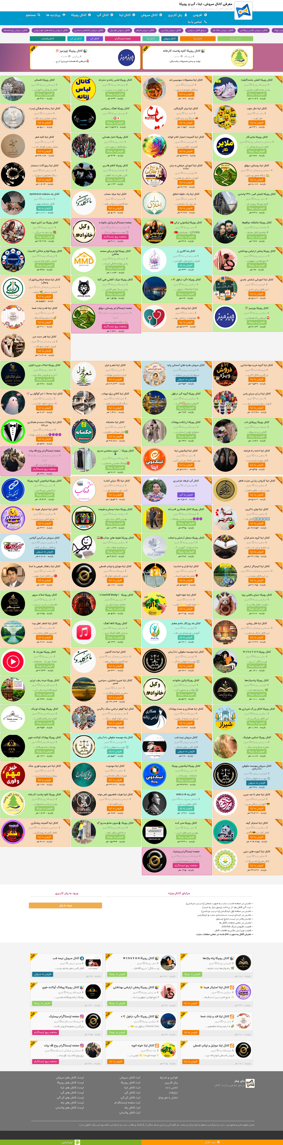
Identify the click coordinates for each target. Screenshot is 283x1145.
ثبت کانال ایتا (132, 1087)
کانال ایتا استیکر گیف (257, 823)
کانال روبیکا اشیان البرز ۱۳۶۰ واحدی (257, 194)
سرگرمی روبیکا (188, 285)
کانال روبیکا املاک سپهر (44, 595)
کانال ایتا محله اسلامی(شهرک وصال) (44, 281)
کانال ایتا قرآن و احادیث (186, 566)
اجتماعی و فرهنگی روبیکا (259, 142)
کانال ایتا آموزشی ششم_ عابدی (256, 279)
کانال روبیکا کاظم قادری (115, 165)
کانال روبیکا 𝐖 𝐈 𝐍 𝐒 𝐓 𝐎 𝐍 (257, 652)
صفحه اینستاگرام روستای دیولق (115, 308)
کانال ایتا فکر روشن (256, 623)
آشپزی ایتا (188, 85)
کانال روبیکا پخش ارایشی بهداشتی (256, 251)
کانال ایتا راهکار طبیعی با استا (44, 566)
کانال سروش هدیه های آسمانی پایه (186, 365)
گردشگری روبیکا (47, 85)
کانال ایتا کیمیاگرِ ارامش (257, 566)
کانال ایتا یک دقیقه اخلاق (186, 194)
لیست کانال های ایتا (72, 1087)
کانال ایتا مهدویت (115, 766)
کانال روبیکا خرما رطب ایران (44, 680)
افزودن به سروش (186, 379)
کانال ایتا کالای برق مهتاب (115, 393)
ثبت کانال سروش (130, 1077)
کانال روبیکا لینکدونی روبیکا (186, 766)
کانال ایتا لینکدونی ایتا (186, 450)
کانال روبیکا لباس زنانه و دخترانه (115, 80)
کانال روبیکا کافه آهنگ (115, 623)
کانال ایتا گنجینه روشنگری (44, 823)
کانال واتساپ (47, 39)
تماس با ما (195, 22)
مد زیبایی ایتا (47, 170)
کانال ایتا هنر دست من (44, 336)
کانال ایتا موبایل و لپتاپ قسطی (115, 566)
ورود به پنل (65, 905)
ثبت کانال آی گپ (130, 1097)
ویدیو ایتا (118, 199)
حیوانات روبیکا (118, 514)
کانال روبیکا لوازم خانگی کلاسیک (44, 251)
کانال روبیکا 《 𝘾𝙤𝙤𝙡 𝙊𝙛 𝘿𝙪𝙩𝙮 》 (115, 595)
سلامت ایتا (188, 313)
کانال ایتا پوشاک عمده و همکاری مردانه (44, 423)
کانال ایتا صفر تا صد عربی (256, 794)
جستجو (31, 15)
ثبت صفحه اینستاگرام (127, 1102)
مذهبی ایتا (47, 113)
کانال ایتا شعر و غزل (115, 365)
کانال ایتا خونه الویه (186, 595)
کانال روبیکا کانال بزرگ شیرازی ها (257, 709)
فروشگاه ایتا (259, 370)
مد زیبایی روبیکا (260, 256)
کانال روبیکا (79, 15)
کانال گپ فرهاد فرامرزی (186, 480)
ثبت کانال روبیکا (130, 1082)
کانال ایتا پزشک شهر (186, 308)
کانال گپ (103, 15)
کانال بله (151, 39)
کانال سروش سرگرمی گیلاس (44, 538)
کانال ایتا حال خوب (257, 108)
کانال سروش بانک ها (223, 30)
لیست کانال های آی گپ (70, 1097)
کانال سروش (149, 15)
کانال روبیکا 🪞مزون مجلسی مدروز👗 (115, 452)
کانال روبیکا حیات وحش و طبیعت (115, 509)
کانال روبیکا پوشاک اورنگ (44, 709)
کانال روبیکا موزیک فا (44, 652)
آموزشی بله (189, 628)
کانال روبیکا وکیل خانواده (186, 680)
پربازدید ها (53, 15)
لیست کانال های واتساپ (69, 1107)
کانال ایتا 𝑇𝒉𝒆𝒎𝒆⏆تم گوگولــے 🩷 (44, 393)
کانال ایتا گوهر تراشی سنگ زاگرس (115, 709)
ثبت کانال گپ (132, 1092)
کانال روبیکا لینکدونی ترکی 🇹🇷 (186, 222)
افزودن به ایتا (186, 94)
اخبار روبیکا (118, 142)
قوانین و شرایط (169, 1077)
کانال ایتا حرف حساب (115, 194)
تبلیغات (173, 1092)
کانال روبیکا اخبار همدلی (115, 137)
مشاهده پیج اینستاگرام (115, 237)
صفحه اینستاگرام (123, 39)
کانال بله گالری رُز (186, 251)
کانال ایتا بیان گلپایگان (186, 108)
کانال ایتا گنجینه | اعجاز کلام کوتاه (186, 137)
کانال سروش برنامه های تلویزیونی (51, 30)
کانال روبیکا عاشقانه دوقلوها (257, 222)
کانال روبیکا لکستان (44, 80)
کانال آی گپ (76, 39)
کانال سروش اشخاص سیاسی (89, 30)
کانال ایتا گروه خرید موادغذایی (256, 365)
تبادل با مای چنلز (168, 1097)
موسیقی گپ (189, 486)
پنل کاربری (175, 15)
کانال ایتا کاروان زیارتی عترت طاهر (256, 480)
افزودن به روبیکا (257, 94)
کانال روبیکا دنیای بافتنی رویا (257, 595)
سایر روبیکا (259, 199)
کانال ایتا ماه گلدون (115, 652)
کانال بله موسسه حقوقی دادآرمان (115, 737)
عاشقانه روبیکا (118, 170)
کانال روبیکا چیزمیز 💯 (257, 308)
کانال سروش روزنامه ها (15, 30)
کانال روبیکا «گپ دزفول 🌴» (186, 279)
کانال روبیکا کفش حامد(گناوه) (257, 80)
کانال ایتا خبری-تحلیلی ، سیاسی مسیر (115, 682)
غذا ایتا (189, 600)
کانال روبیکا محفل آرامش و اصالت (186, 538)
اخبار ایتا (189, 113)
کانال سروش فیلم (145, 30)
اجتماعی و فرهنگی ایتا (260, 170)
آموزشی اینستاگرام (118, 228)
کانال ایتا (125, 15)
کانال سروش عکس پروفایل (253, 30)
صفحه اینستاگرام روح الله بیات (44, 450)
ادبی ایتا (47, 142)
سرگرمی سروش (47, 543)
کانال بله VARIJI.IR (186, 794)
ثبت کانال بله (132, 1107)
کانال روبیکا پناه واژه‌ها (257, 680)
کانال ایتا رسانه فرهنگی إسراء (44, 108)
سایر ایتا (259, 113)
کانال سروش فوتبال (120, 30)
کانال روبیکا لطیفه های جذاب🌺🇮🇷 (115, 538)
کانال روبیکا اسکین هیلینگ (257, 737)
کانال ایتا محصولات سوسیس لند (186, 80)
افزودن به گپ (186, 495)
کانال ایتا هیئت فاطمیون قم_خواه (115, 794)
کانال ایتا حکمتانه (115, 422)
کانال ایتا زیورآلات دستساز (45, 165)
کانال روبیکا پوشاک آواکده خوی (44, 737)
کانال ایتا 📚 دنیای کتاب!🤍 (115, 480)
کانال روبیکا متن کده (186, 823)
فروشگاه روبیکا (259, 85)
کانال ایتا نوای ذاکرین (256, 509)
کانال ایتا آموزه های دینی (256, 851)
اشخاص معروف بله (189, 799)
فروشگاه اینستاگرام (189, 856)
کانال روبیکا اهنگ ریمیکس (115, 108)
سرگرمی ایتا (47, 399)
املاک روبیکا (47, 370)
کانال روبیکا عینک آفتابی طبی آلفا (115, 279)
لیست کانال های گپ (72, 1092)
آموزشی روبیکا (259, 685)
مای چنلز (239, 1081)
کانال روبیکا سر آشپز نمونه (44, 222)
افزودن (198, 15)
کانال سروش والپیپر (171, 30)
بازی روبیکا (118, 600)
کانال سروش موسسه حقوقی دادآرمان (256, 767)
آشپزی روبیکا (47, 228)
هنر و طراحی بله (189, 256)
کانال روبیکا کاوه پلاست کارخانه (44, 794)
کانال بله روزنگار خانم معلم (186, 623)
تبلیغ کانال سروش (197, 30)
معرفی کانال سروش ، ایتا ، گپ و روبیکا (205, 4)
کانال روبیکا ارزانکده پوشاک (186, 422)
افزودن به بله (44, 208)
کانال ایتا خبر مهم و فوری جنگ (44, 766)
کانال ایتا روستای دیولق (256, 165)
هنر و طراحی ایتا (47, 342)
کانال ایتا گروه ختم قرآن (257, 538)
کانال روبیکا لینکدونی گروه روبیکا (44, 480)
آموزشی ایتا (189, 142)
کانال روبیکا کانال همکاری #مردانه (186, 509)
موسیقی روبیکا (118, 113)
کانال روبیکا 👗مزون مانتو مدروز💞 (115, 823)
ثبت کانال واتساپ (129, 1112)
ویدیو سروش (189, 742)
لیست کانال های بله (72, 1102)
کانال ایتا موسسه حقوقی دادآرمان (186, 652)
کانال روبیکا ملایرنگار (257, 137)
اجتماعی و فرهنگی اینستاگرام (115, 313)
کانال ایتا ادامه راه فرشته (257, 450)
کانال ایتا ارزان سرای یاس (257, 393)
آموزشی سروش (189, 370)
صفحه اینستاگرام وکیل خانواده (115, 222)
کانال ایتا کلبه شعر (44, 137)
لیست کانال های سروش (70, 1077)
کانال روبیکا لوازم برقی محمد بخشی (115, 252)
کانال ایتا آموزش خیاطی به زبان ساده (186, 167)
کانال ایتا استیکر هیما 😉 (44, 509)
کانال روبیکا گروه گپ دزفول (186, 393)
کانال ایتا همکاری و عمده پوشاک (186, 709)
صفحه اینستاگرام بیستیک (186, 851)
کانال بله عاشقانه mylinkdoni (44, 194)
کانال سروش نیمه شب (186, 737)
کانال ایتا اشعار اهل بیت (44, 623)
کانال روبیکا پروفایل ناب (256, 422)
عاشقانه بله (47, 199)
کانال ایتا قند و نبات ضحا (44, 308)
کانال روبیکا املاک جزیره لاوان (44, 365)
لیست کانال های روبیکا (70, 1082)
